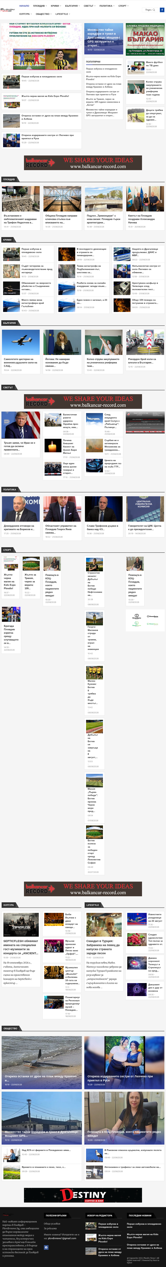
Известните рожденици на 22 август (155, 917)
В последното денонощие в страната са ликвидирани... (91, 252)
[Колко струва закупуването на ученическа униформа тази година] (136, 87)
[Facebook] (162, 10)
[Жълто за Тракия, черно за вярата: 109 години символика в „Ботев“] (31, 563)
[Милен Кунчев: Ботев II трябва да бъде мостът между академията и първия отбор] (94, 672)
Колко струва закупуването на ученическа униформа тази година (154, 88)
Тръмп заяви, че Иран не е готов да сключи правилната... (19, 446)
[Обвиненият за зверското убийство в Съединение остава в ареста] (11, 288)
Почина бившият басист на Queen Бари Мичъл (70, 446)
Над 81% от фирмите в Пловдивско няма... (46, 1150)
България (71, 6)
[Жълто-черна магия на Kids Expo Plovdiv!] (11, 101)
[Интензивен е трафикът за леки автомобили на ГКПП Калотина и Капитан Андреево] (94, 1172)
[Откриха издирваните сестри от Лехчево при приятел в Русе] (11, 140)
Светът (88, 6)
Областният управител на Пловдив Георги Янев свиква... (60, 529)
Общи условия (52, 1224)
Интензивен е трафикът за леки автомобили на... (133, 1167)
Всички (153, 179)
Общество (42, 14)
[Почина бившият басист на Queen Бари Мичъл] (53, 445)
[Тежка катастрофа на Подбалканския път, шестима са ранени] (66, 271)
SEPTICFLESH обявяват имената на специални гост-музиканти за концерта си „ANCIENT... (20, 947)
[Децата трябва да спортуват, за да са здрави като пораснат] (136, 115)
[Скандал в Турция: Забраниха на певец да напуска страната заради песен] (104, 924)
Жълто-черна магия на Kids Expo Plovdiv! (45, 96)
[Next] (164, 179)
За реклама (50, 1228)
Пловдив (39, 6)
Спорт (122, 6)
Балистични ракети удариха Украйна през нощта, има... (70, 421)
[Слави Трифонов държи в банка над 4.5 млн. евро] (104, 508)
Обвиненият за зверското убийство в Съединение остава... (36, 286)
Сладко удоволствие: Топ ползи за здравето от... (156, 939)
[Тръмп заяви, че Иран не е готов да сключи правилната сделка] (20, 425)
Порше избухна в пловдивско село (42, 76)
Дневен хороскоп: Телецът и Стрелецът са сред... (154, 964)
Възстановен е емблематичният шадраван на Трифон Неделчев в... (20, 219)
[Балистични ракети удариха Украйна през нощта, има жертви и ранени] (53, 420)
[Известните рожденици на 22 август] (137, 919)
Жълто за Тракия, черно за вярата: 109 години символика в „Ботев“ (103, 102)
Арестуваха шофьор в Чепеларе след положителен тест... (145, 286)
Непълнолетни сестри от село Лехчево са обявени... (146, 269)
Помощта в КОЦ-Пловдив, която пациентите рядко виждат (52, 585)
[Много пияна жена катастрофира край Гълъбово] (11, 305)
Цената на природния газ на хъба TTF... (113, 463)
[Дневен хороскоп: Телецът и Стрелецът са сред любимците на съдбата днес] (137, 963)
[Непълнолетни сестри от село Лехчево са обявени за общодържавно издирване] (122, 271)
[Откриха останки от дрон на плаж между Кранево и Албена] (11, 121)
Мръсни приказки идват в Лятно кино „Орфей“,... (71, 947)
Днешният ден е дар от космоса (155, 987)
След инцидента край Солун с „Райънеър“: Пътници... (112, 421)
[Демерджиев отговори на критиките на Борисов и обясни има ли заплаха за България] (21, 508)
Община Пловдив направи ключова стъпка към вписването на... (61, 219)
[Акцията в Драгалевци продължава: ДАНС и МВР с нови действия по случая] (122, 254)
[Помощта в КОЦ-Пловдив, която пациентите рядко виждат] (52, 564)
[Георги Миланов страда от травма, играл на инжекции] (94, 618)
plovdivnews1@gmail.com (62, 1238)
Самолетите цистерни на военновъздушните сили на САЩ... (20, 362)
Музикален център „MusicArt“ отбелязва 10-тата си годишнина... (72, 975)
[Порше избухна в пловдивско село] (11, 82)
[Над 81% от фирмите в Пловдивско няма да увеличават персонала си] (11, 1155)
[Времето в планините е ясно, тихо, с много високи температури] (11, 1172)
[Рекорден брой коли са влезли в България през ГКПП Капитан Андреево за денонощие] (145, 342)
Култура (24, 14)
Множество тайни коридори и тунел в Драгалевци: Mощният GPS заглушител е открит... (104, 37)
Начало (24, 6)
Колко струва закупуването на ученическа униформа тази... (103, 362)
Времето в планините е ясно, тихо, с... (44, 1167)
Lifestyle (62, 14)
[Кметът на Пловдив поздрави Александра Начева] (145, 198)
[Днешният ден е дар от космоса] (137, 989)
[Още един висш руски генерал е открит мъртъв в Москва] (53, 468)
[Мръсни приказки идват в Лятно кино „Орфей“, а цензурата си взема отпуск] (54, 945)
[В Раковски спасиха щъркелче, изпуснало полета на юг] (94, 1155)
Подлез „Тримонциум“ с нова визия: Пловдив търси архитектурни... (103, 219)
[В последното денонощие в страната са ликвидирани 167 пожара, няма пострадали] (66, 254)
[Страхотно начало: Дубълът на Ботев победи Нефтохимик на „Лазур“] (94, 564)
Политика (106, 6)
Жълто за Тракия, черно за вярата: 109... (30, 581)
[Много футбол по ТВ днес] (136, 67)
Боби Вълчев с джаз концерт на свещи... (71, 920)
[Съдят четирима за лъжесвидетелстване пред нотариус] (11, 271)
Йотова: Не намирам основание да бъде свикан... (57, 362)
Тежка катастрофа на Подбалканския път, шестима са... (89, 269)
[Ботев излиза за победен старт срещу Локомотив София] (94, 832)
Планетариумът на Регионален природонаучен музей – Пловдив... (74, 1003)
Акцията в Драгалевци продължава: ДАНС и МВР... (145, 252)
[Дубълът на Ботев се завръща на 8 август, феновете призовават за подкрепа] (94, 726)
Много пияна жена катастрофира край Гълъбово (33, 303)
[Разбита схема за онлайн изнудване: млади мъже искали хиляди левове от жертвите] (66, 288)
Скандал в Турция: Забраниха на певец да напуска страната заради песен (103, 947)
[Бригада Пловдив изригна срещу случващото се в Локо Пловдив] (11, 614)
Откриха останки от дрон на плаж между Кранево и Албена (110, 1252)
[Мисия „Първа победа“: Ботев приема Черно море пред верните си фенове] (94, 780)
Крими (55, 6)
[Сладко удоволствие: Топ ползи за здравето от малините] (137, 939)
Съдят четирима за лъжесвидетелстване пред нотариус (37, 269)
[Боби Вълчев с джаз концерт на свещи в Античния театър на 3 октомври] (54, 919)
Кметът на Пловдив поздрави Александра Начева (141, 219)
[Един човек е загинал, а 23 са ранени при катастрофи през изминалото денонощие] (66, 305)
